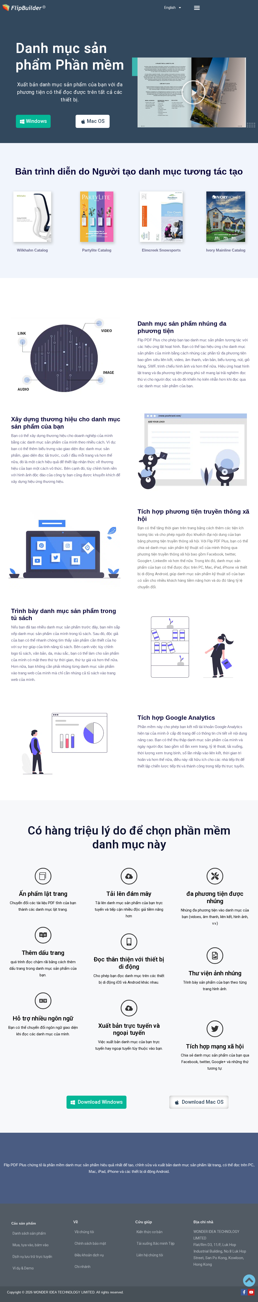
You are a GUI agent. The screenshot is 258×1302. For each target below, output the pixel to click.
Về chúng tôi (84, 1232)
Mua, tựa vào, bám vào (31, 1245)
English (170, 8)
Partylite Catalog (96, 250)
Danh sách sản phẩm (29, 1233)
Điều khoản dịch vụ (89, 1255)
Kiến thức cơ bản (150, 1232)
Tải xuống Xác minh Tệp (156, 1243)
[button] (197, 7)
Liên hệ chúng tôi (150, 1255)
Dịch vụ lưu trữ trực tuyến (32, 1257)
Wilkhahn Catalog (32, 250)
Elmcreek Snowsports (161, 250)
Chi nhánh (82, 1267)
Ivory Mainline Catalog (225, 250)
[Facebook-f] (244, 1292)
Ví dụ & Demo (23, 1268)
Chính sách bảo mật (90, 1243)
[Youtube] (251, 1292)
